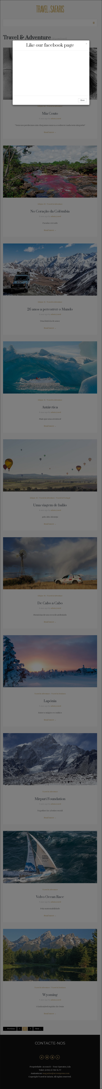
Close (82, 100)
